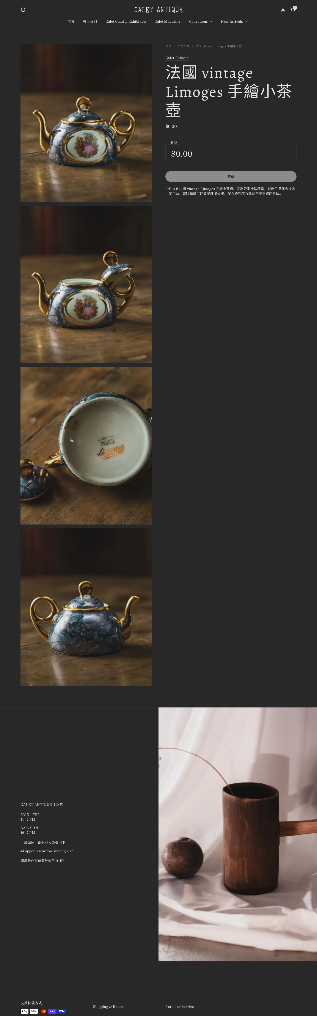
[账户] (283, 10)
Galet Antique (176, 57)
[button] (23, 10)
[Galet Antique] (158, 9)
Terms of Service (179, 1006)
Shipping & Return (108, 1006)
